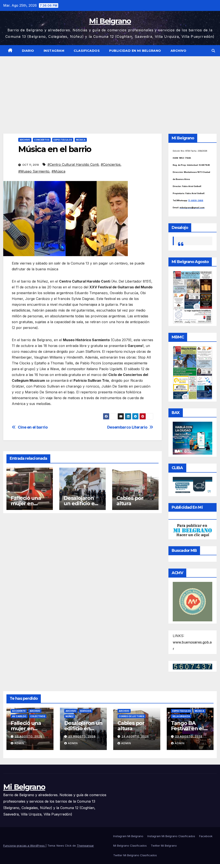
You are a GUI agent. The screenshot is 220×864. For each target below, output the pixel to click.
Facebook (205, 836)
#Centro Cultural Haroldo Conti (73, 164)
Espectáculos (62, 139)
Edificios (85, 711)
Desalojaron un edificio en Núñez (81, 503)
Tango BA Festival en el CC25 (187, 728)
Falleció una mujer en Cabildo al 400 (28, 503)
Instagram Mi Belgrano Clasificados (171, 836)
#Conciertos (111, 164)
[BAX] (192, 438)
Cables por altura (129, 501)
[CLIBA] (192, 485)
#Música (58, 171)
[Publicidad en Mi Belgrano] (192, 530)
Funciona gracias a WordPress (24, 845)
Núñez (70, 716)
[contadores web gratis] (192, 666)
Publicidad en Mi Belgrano (135, 51)
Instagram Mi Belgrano (128, 836)
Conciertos (41, 139)
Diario (28, 51)
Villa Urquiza (181, 716)
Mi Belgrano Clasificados (130, 845)
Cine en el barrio (33, 427)
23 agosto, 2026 (188, 736)
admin (19, 743)
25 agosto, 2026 (28, 736)
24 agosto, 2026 (135, 736)
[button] (213, 51)
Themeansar (85, 845)
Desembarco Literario (127, 427)
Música (81, 139)
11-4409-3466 (195, 200)
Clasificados (87, 51)
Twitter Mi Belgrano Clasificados (135, 855)
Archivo (178, 51)
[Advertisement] (110, 88)
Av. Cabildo (19, 716)
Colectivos (37, 716)
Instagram (54, 51)
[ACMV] (192, 601)
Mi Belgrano (110, 21)
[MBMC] (192, 372)
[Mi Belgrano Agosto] (192, 297)
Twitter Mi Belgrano (164, 845)
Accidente (19, 711)
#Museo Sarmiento (33, 171)
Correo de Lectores (131, 716)
